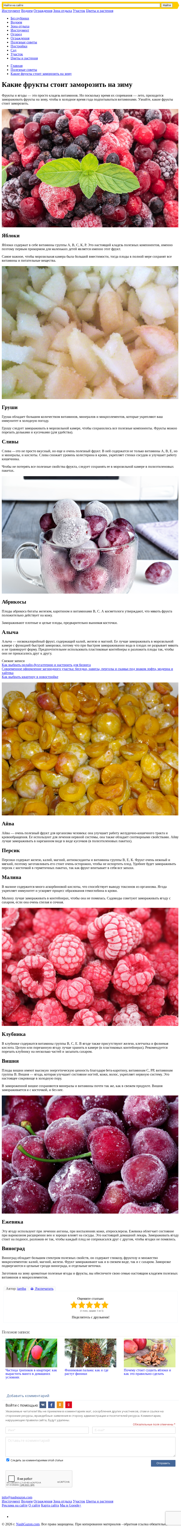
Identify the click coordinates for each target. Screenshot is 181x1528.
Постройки (19, 46)
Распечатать (43, 1288)
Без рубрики (20, 18)
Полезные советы (24, 42)
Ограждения (43, 11)
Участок (79, 11)
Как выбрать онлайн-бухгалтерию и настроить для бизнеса (46, 665)
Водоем (27, 11)
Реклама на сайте (15, 1505)
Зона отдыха (62, 11)
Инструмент (11, 11)
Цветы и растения (99, 11)
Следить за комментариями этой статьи (37, 1460)
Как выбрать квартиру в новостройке (30, 677)
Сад (13, 50)
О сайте (34, 1505)
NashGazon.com (28, 1524)
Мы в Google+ (70, 1505)
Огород (16, 34)
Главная (17, 66)
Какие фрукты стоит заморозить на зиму (41, 74)
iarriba (21, 1288)
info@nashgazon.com (17, 1497)
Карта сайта (50, 1505)
